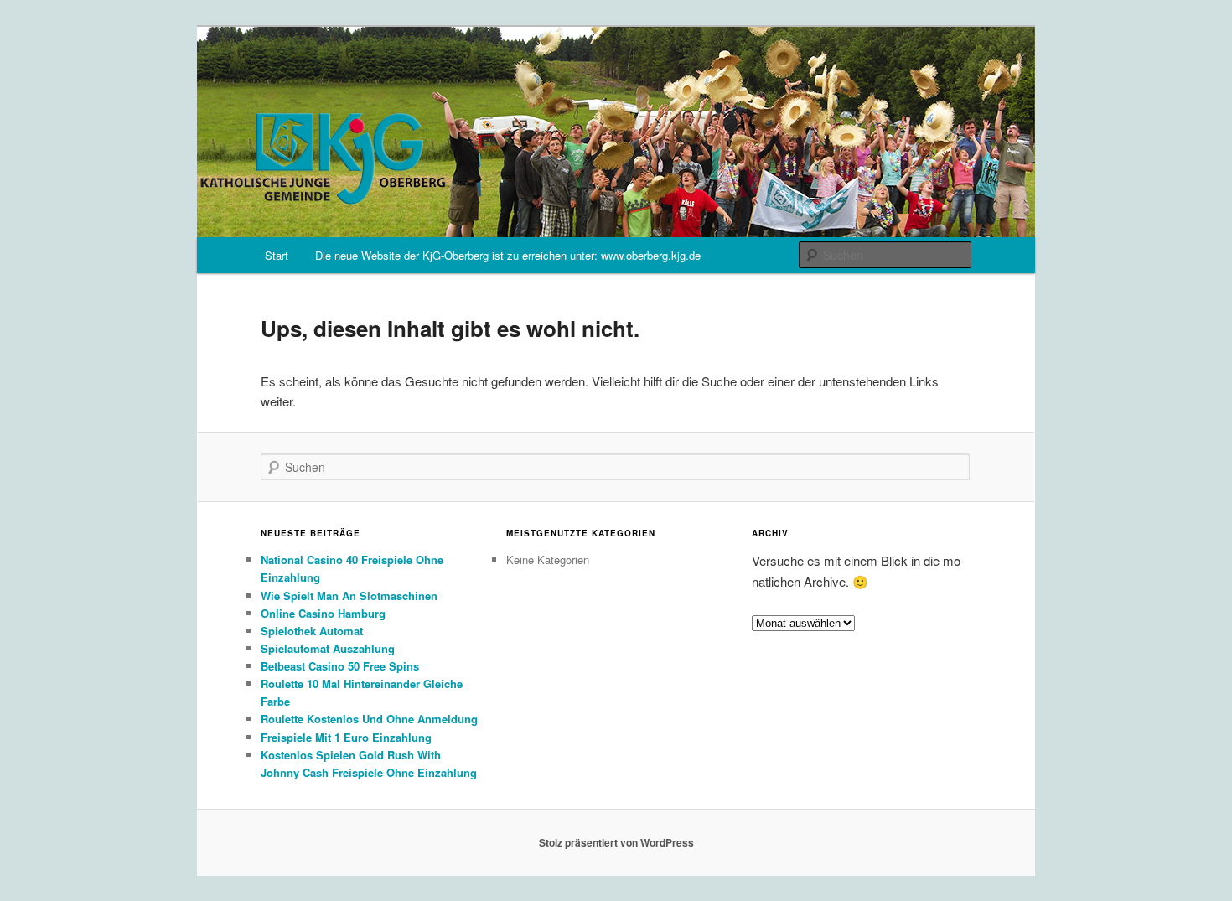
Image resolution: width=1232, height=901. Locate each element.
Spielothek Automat (312, 631)
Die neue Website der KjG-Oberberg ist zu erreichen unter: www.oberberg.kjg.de (508, 255)
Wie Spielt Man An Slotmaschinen (349, 595)
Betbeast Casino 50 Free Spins (340, 666)
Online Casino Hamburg (323, 613)
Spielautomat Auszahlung (328, 648)
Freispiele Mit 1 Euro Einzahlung (346, 737)
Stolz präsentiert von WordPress (616, 842)
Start (276, 255)
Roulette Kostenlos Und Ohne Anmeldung (369, 719)
